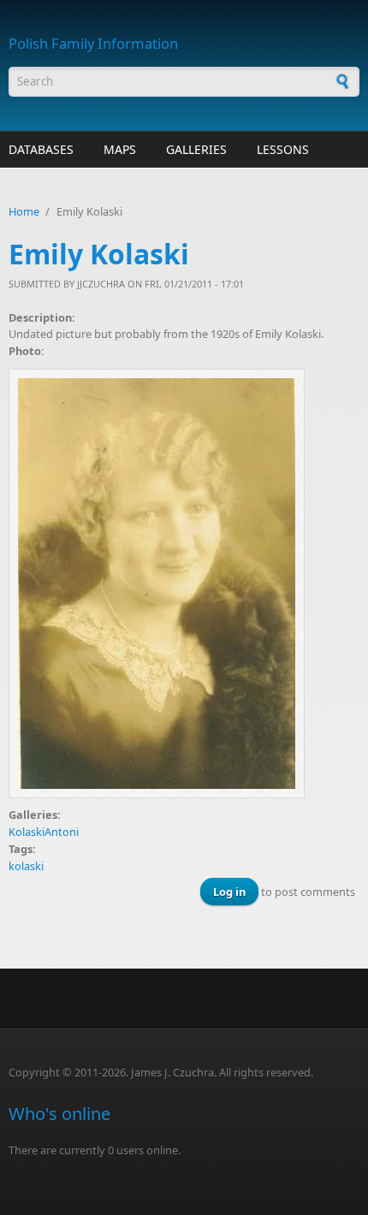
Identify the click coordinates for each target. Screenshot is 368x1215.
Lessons (283, 149)
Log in (229, 891)
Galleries (196, 149)
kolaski (26, 866)
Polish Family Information (93, 43)
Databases (41, 149)
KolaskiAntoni (44, 831)
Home (24, 211)
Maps (120, 149)
